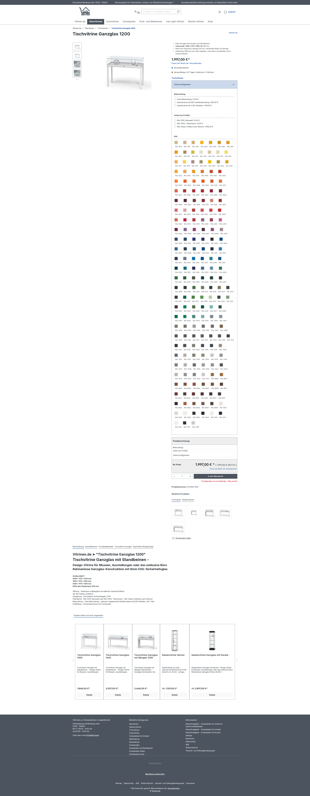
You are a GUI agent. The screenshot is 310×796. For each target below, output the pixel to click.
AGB (187, 745)
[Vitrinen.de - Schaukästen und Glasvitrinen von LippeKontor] (85, 11)
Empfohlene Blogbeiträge (143, 547)
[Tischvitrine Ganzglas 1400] (224, 512)
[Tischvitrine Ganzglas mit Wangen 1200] (209, 512)
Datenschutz (191, 742)
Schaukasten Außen (137, 751)
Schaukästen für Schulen (139, 736)
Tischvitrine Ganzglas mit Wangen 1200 (146, 656)
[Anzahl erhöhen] (190, 476)
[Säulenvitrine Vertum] (174, 640)
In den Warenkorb (215, 476)
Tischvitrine (176, 500)
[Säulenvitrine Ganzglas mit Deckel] (212, 640)
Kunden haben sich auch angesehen (88, 615)
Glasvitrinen (133, 724)
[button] (77, 79)
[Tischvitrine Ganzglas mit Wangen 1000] (193, 512)
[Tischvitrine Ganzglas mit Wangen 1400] (178, 527)
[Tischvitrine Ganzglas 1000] (178, 512)
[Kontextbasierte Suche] (137, 12)
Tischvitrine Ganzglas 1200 (123, 28)
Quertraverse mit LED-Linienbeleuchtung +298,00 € (197, 102)
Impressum (190, 738)
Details (89, 695)
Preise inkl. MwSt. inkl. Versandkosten (187, 63)
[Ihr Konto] (220, 12)
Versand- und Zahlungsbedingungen (200, 751)
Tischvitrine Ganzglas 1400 (117, 656)
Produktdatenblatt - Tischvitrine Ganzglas (115, 547)
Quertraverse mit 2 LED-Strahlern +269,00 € (194, 105)
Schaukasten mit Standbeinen (141, 748)
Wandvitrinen (134, 739)
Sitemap (189, 735)
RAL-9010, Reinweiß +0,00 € (188, 120)
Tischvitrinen (177, 78)
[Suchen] (178, 11)
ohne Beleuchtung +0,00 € (188, 99)
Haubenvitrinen (188, 500)
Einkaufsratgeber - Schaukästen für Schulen (203, 729)
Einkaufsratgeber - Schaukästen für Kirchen (203, 732)
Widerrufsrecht (192, 748)
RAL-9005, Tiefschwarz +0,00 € (190, 123)
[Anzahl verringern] (174, 476)
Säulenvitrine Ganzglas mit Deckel (209, 655)
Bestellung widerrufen (155, 774)
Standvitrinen (134, 742)
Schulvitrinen (134, 733)
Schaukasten (134, 745)
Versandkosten (173, 788)
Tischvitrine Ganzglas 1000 (89, 656)
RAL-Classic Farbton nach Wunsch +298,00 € (195, 127)
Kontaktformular (92, 735)
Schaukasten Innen (136, 754)
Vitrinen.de (77, 28)
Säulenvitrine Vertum (173, 655)
